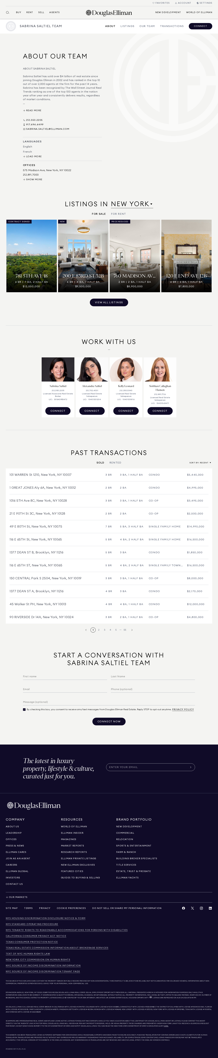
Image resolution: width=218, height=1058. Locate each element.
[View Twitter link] (192, 909)
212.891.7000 (47, 992)
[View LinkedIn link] (210, 909)
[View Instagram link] (201, 909)
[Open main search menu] (9, 12)
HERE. (166, 1026)
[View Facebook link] (183, 909)
